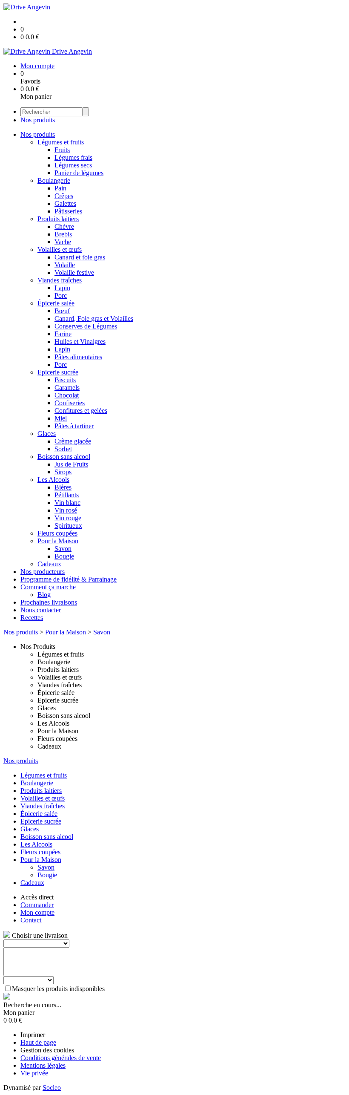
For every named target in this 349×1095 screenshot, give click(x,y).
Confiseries (69, 402)
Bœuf (62, 310)
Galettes (65, 203)
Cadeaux (49, 564)
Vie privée (34, 1073)
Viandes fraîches (59, 280)
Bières (63, 487)
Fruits (62, 149)
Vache (62, 241)
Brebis (63, 234)
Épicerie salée (55, 303)
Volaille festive (74, 272)
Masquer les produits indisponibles (58, 988)
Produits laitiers (58, 218)
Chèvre (64, 226)
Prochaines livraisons (48, 602)
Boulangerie (53, 180)
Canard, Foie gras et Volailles (93, 318)
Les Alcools (53, 479)
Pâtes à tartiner (74, 425)
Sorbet (63, 448)
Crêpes (63, 195)
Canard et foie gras (79, 257)
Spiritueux (68, 525)
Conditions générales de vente (60, 1057)
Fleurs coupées (57, 533)
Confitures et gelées (80, 410)
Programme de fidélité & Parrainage (68, 579)
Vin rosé (65, 510)
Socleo (52, 1087)
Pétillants (66, 495)
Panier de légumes (78, 172)
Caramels (67, 387)
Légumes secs (73, 165)
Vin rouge (67, 518)
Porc (60, 295)
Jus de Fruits (71, 464)
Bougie (64, 556)
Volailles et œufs (59, 249)
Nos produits (37, 120)
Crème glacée (72, 441)
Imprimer (32, 1034)
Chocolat (66, 395)
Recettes (31, 617)
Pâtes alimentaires (78, 356)
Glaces (46, 433)
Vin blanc (67, 502)
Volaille (64, 264)
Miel (60, 418)
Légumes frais (73, 157)
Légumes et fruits (60, 142)
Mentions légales (43, 1065)
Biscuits (65, 379)
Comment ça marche (48, 587)
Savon (63, 548)
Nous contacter (40, 610)
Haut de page (38, 1042)
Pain (60, 188)
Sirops (63, 471)
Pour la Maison (57, 541)
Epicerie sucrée (57, 372)
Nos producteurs (42, 571)
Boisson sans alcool (63, 456)
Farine (63, 333)
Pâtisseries (68, 211)
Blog (44, 594)
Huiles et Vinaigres (80, 341)
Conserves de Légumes (85, 326)
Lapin (62, 287)
